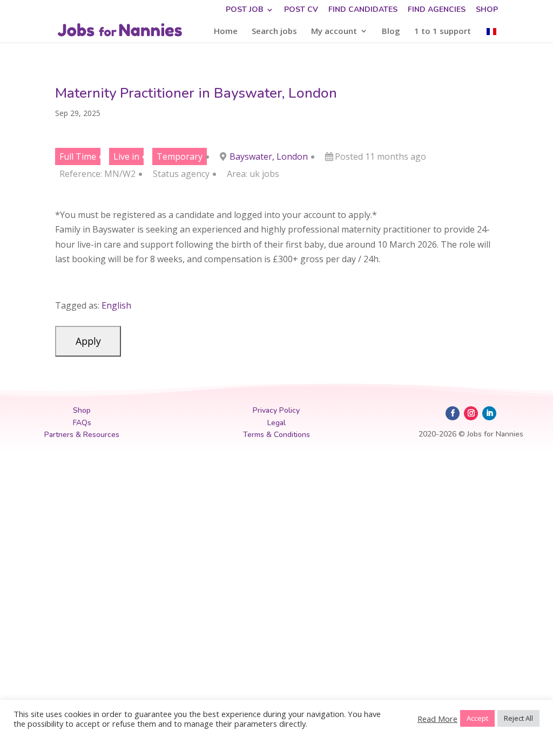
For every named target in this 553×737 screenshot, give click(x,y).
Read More (437, 719)
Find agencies (437, 10)
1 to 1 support (442, 31)
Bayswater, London (269, 156)
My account (334, 31)
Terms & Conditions (276, 434)
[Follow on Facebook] (453, 413)
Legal (276, 423)
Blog (391, 31)
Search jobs (274, 31)
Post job (244, 10)
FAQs (82, 423)
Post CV (301, 10)
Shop (487, 10)
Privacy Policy (276, 410)
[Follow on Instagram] (471, 413)
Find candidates (362, 10)
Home (226, 31)
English (116, 305)
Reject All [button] (518, 718)
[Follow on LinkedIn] (489, 413)
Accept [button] (477, 718)
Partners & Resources (81, 434)
